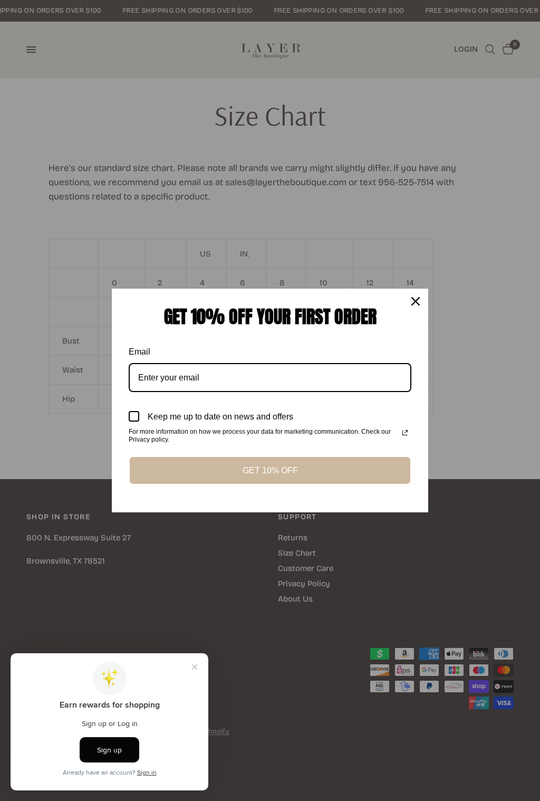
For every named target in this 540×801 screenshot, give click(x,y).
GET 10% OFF (270, 470)
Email (139, 351)
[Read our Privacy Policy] (405, 432)
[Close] (415, 301)
